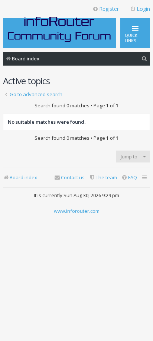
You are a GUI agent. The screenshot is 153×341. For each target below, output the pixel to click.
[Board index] (59, 28)
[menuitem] (144, 58)
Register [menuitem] (109, 8)
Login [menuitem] (143, 8)
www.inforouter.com (77, 211)
